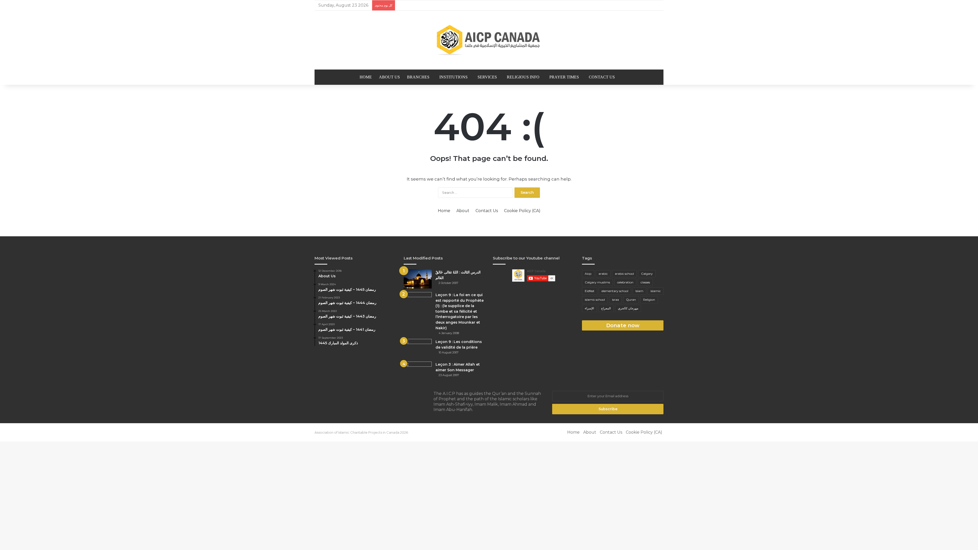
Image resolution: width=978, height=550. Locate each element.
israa (615, 299)
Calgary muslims (597, 282)
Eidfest (589, 291)
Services (487, 77)
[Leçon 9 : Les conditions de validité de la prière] (418, 348)
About (462, 210)
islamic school (595, 299)
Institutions (453, 77)
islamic (655, 291)
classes (645, 282)
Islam (639, 291)
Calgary (647, 274)
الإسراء (589, 308)
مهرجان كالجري (628, 308)
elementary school (615, 291)
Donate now (622, 325)
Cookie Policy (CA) (522, 210)
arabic (603, 274)
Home (366, 77)
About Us (389, 77)
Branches (418, 77)
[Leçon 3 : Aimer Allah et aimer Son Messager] (418, 371)
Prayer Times (564, 77)
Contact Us (602, 77)
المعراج (606, 308)
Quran (631, 299)
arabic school (624, 274)
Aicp (588, 274)
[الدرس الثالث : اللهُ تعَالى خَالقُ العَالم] (418, 278)
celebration (625, 282)
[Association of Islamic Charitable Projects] (489, 40)
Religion (649, 299)
